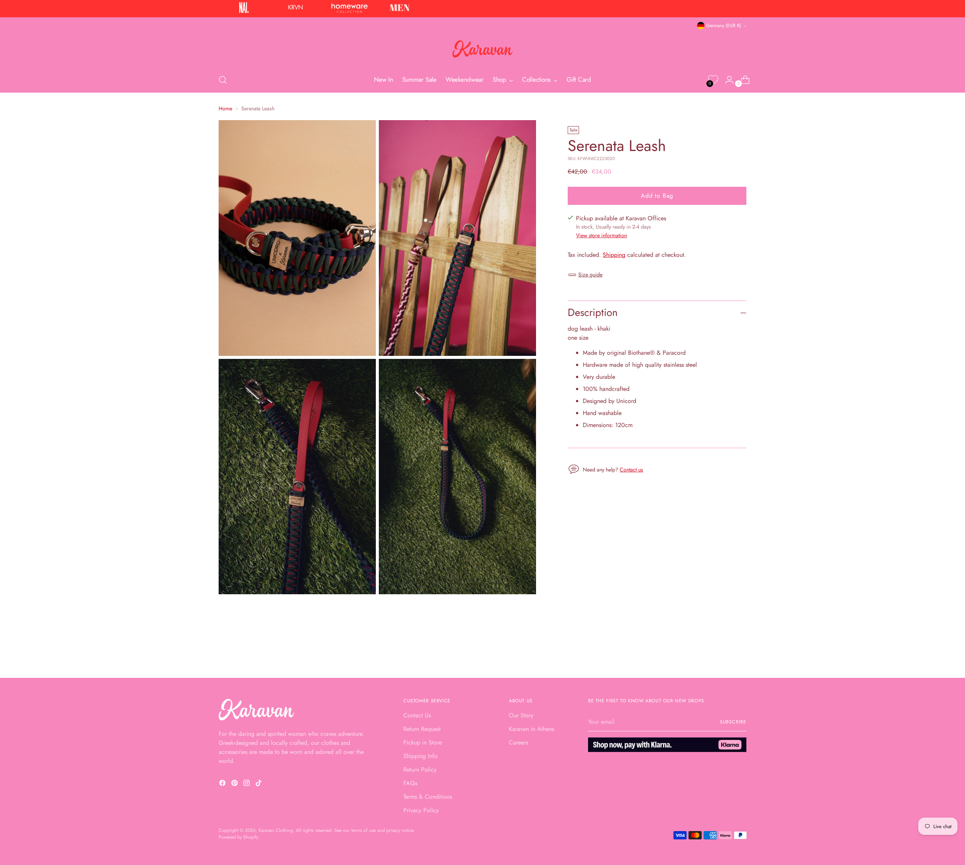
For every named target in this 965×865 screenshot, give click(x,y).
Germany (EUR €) (723, 25)
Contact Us (417, 715)
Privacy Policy (421, 810)
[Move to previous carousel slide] (722, 652)
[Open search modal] (222, 79)
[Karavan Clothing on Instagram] (247, 784)
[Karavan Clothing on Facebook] (223, 784)
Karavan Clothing (276, 830)
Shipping (614, 254)
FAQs (410, 783)
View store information (601, 235)
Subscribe (733, 722)
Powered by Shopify (238, 837)
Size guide (590, 274)
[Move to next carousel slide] (740, 651)
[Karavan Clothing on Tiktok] (259, 784)
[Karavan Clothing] (482, 49)
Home (225, 108)
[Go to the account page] (726, 79)
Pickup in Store (422, 742)
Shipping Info (420, 756)
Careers (518, 742)
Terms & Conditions (427, 796)
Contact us (631, 469)
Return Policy (420, 769)
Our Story (521, 715)
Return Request (422, 729)
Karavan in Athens (531, 729)
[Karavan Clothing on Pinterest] (235, 784)
